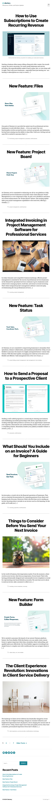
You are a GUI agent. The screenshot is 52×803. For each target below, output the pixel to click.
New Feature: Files (26, 86)
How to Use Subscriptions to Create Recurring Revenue (26, 20)
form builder (20, 652)
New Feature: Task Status (26, 308)
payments (16, 507)
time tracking (38, 360)
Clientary (9, 799)
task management (31, 360)
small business (33, 138)
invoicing (11, 292)
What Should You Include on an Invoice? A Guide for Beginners (26, 451)
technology (36, 731)
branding (11, 586)
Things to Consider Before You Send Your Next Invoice (26, 525)
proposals (27, 138)
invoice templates (18, 586)
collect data (12, 652)
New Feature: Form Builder (26, 602)
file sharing (11, 138)
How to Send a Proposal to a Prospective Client (26, 376)
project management (20, 138)
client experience (13, 731)
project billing (12, 360)
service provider (22, 731)
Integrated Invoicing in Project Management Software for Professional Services (26, 227)
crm (16, 652)
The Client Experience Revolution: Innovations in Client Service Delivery (26, 670)
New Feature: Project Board (26, 154)
